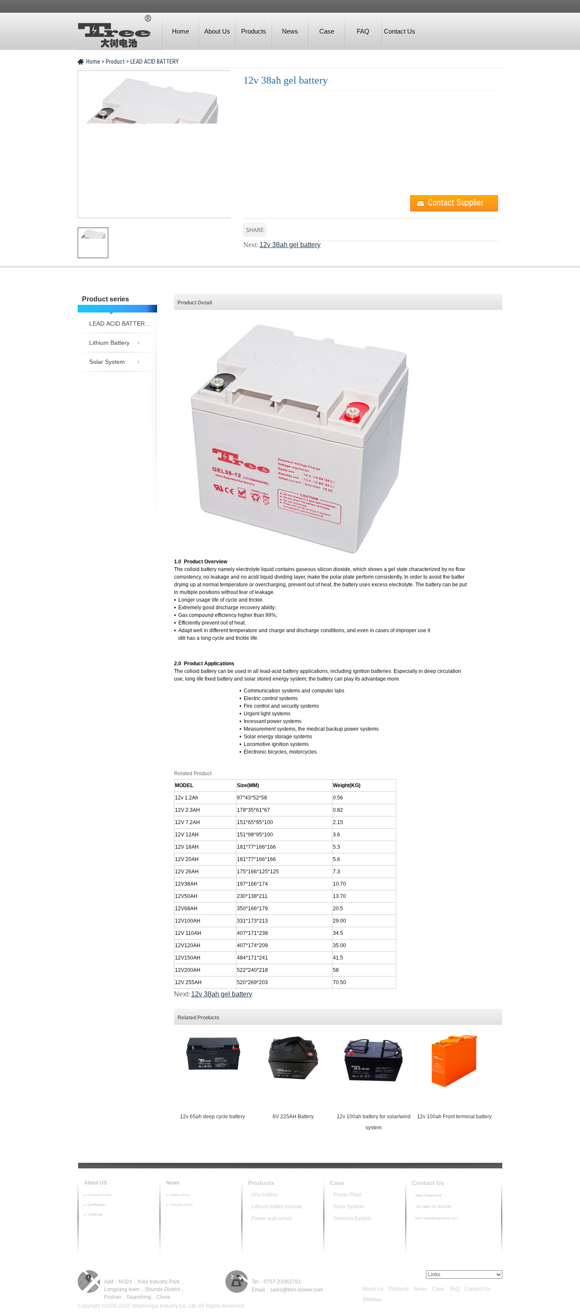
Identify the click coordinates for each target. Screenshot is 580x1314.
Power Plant (347, 1195)
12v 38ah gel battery (290, 244)
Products (253, 31)
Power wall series (278, 1218)
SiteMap (371, 1300)
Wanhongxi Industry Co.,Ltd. (164, 1306)
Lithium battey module (277, 1207)
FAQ (363, 31)
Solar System (348, 1207)
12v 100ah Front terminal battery (454, 1117)
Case (326, 31)
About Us (217, 31)
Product (116, 61)
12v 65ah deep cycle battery (212, 1117)
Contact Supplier (456, 202)
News (290, 31)
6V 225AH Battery (293, 1117)
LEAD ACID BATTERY (154, 61)
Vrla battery (264, 1195)
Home (180, 31)
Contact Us (399, 31)
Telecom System (352, 1218)
